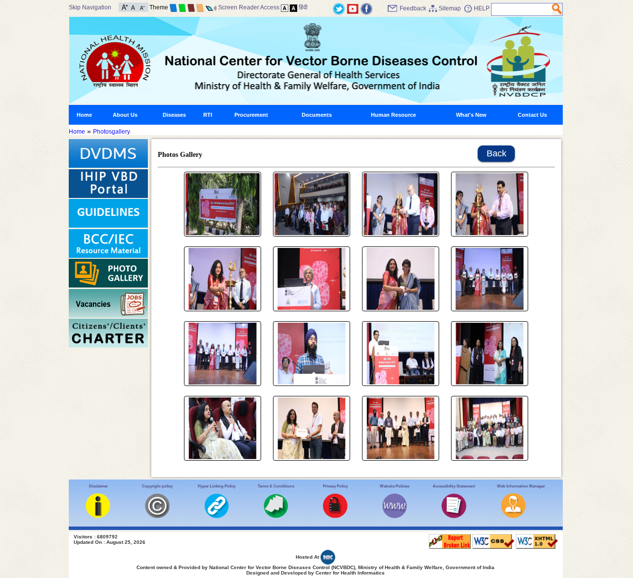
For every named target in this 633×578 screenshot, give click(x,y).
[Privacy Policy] (335, 516)
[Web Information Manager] (513, 516)
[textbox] (522, 9)
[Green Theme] (182, 7)
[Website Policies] (394, 516)
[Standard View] (284, 7)
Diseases (174, 115)
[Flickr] (366, 8)
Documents (317, 115)
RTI (207, 115)
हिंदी (303, 7)
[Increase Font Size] (125, 6)
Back (496, 153)
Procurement (251, 115)
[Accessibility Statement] (454, 516)
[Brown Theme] (191, 7)
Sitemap (450, 8)
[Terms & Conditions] (276, 516)
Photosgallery (111, 132)
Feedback (413, 8)
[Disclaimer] (98, 516)
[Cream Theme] (200, 7)
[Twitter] (339, 8)
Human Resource (393, 115)
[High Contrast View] (293, 7)
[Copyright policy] (157, 516)
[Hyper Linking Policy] (216, 516)
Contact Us (532, 115)
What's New (471, 115)
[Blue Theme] (173, 7)
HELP (482, 8)
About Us (125, 115)
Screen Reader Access (248, 7)
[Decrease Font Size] (141, 6)
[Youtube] (353, 8)
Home (84, 115)
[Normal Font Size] (133, 6)
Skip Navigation (90, 7)
